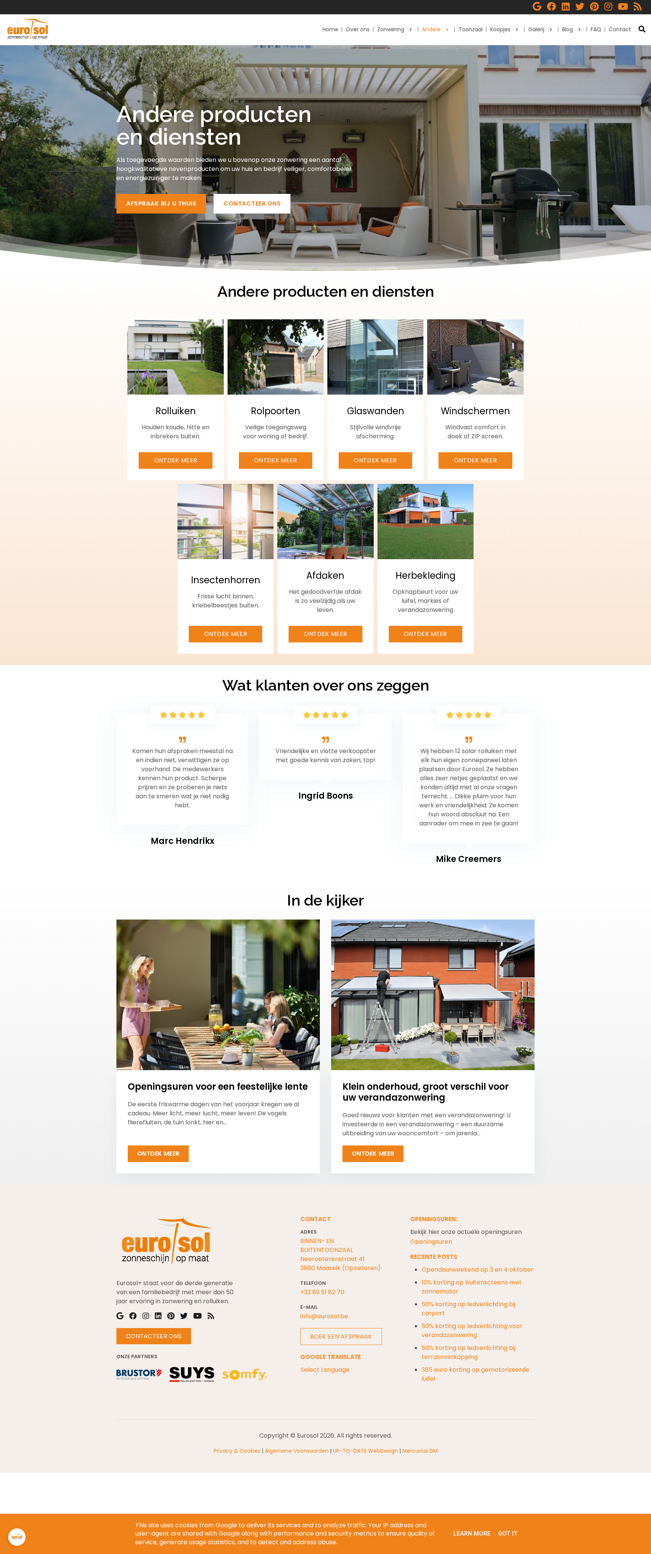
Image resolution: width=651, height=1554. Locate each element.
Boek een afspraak (341, 1336)
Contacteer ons (252, 203)
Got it (508, 1533)
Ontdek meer (175, 460)
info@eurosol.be (324, 1316)
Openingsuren (431, 1241)
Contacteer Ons (154, 1336)
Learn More (472, 1533)
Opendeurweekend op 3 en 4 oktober (477, 1269)
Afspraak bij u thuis (161, 203)
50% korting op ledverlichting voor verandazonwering (472, 1330)
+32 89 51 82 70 (322, 1292)
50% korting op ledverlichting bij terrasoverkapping (468, 1352)
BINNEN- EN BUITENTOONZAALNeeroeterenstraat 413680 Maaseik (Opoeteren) (340, 1254)
